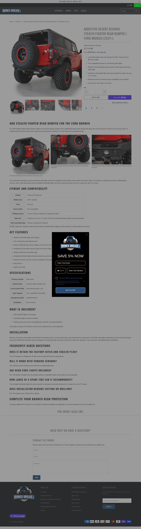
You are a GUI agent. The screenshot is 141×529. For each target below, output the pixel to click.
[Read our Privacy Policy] (84, 281)
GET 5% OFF (70, 290)
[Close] (86, 234)
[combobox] (61, 270)
